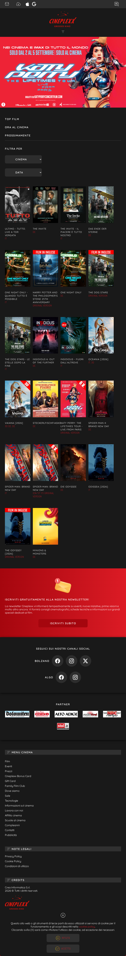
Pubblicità (11, 835)
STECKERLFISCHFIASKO (47, 423)
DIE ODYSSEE (69, 486)
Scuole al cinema (15, 820)
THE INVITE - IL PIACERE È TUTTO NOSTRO (71, 232)
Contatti (9, 830)
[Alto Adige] (66, 714)
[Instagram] (71, 661)
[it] (63, 72)
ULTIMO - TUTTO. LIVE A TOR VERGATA (15, 232)
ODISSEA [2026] (98, 486)
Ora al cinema (17, 127)
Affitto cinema (13, 815)
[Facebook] (57, 661)
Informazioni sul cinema (19, 805)
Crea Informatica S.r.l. (17, 887)
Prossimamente (18, 135)
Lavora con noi (14, 810)
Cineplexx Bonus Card (18, 776)
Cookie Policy (13, 861)
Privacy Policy (13, 856)
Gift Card (10, 781)
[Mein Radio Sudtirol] (42, 714)
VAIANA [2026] (14, 423)
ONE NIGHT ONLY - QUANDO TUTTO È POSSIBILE (16, 295)
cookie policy (87, 926)
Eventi (8, 766)
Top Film (12, 119)
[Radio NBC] (112, 714)
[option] (63, 72)
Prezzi (8, 771)
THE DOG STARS (98, 292)
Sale (7, 795)
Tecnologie (11, 800)
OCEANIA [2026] (98, 359)
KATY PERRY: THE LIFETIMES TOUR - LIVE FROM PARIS (72, 426)
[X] (85, 661)
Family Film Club (15, 785)
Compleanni (12, 825)
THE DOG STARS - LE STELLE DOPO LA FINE (17, 362)
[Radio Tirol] (90, 714)
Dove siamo (12, 790)
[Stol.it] (63, 726)
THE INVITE (39, 228)
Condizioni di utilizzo (17, 866)
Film (7, 761)
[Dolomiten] (17, 714)
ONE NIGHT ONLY (71, 292)
